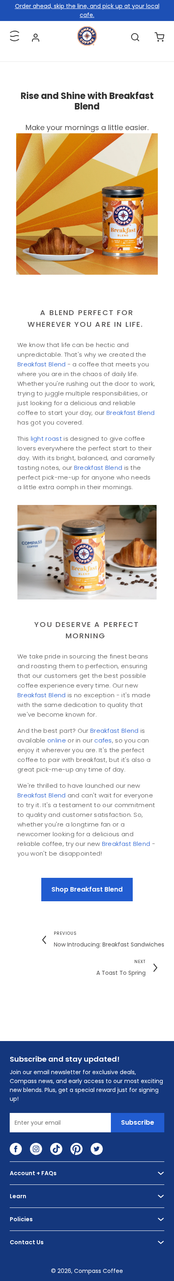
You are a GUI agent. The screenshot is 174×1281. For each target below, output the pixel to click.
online (56, 740)
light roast (46, 438)
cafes (102, 740)
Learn (18, 1196)
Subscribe (137, 1122)
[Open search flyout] (135, 37)
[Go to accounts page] (35, 37)
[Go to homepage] (87, 44)
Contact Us (27, 1242)
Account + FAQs (33, 1173)
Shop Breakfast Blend (87, 889)
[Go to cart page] (159, 37)
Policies (21, 1219)
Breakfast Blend (41, 364)
